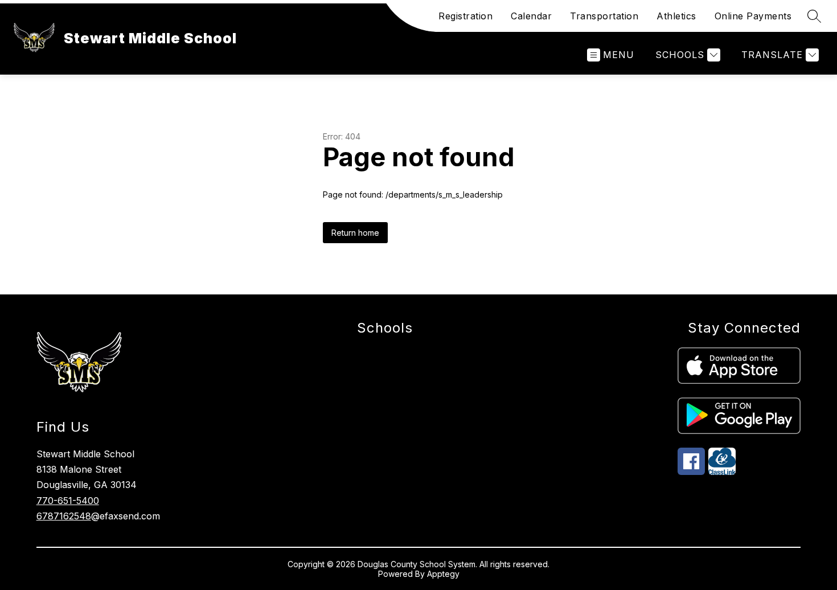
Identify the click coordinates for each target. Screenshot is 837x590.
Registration (465, 16)
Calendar (531, 16)
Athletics (676, 16)
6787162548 (63, 516)
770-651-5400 (67, 500)
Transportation (604, 16)
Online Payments (753, 16)
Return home (355, 232)
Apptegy (443, 574)
